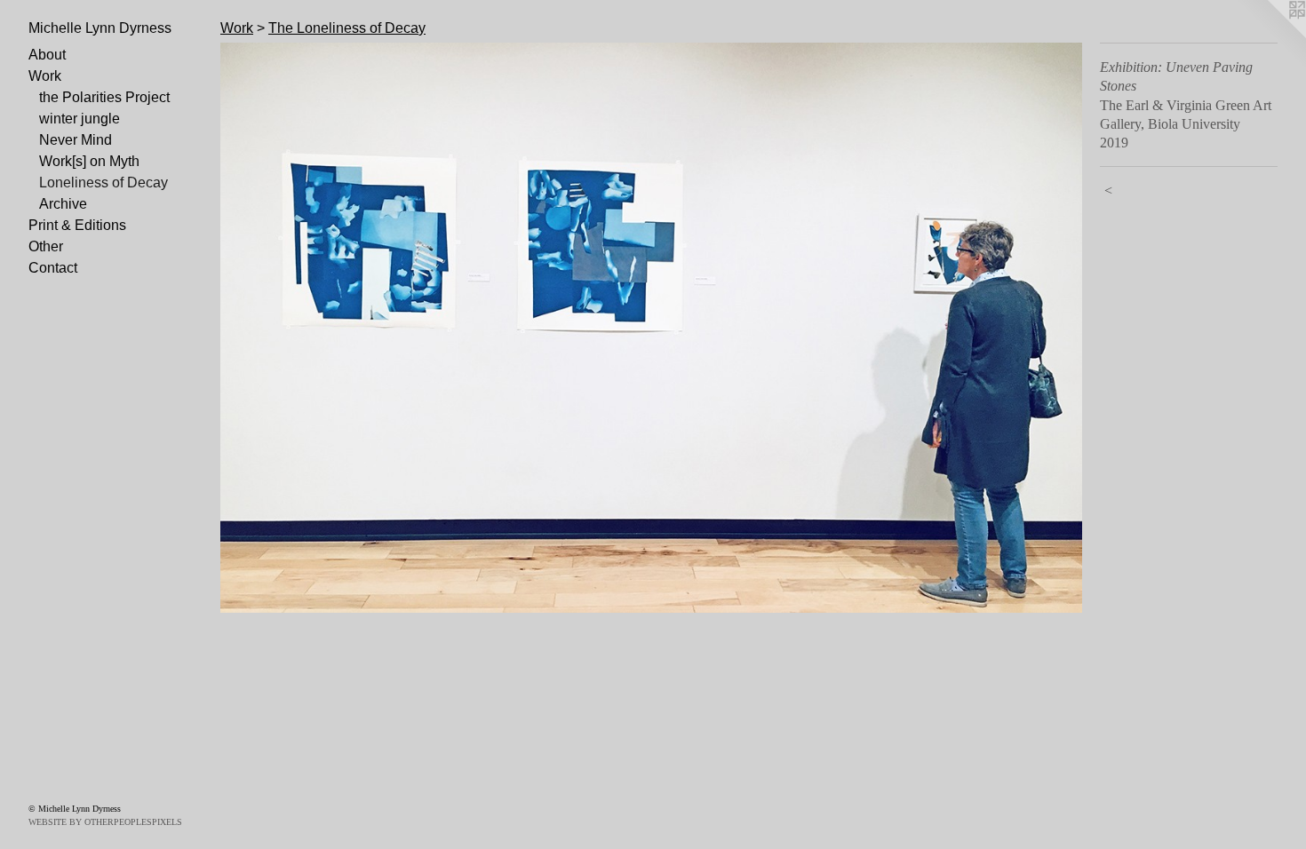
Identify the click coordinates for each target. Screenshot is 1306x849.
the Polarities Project (104, 97)
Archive (63, 203)
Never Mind (75, 139)
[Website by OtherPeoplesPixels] (1270, 35)
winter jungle (79, 118)
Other (45, 246)
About (47, 54)
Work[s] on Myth (89, 161)
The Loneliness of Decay (347, 28)
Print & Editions (77, 225)
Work (44, 75)
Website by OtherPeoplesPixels (105, 822)
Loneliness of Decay (103, 182)
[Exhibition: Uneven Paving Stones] (651, 328)
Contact (52, 267)
